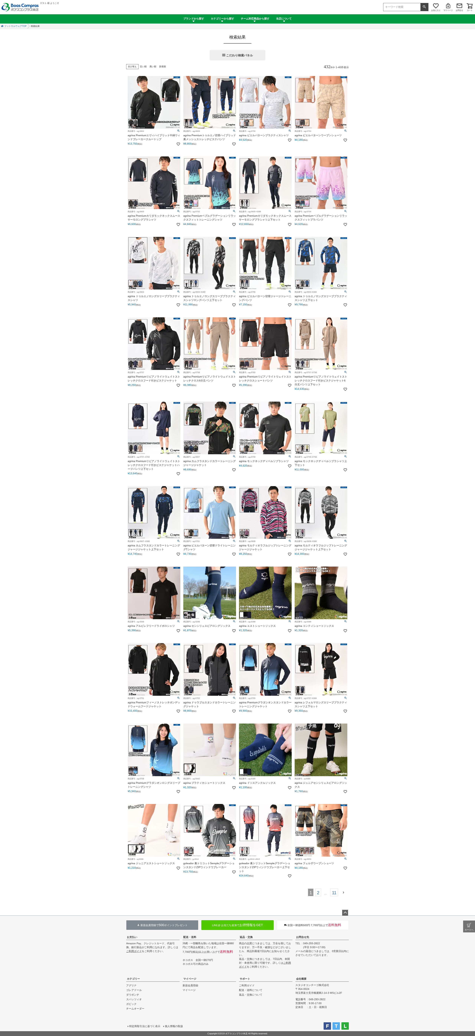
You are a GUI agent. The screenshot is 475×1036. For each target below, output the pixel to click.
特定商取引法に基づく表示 (144, 1026)
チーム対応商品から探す (255, 18)
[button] (344, 892)
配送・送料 (189, 937)
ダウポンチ (132, 994)
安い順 (143, 66)
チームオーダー (135, 1008)
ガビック (131, 1003)
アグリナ (131, 985)
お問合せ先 (302, 937)
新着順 (162, 66)
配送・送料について (250, 990)
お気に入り (435, 10)
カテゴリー (133, 978)
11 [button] (334, 892)
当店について (284, 18)
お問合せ (459, 10)
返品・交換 (246, 937)
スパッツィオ (134, 999)
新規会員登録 (190, 985)
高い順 (153, 66)
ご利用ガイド (134, 951)
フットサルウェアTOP (15, 26)
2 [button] (318, 892)
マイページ (448, 10)
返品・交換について (250, 994)
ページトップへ (345, 913)
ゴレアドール (134, 990)
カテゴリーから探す (222, 18)
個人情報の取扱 (174, 1026)
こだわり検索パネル (239, 55)
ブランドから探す (193, 18)
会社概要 (301, 978)
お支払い (132, 937)
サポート (245, 978)
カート (470, 10)
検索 (424, 7)
